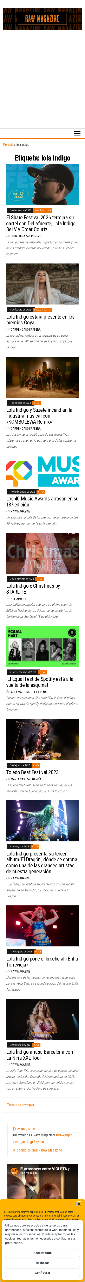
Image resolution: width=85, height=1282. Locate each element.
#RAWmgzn (64, 1135)
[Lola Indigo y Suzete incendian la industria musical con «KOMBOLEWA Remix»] (42, 377)
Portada (8, 145)
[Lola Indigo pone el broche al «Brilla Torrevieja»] (42, 926)
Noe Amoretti (19, 599)
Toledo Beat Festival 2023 (32, 772)
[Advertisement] (42, 74)
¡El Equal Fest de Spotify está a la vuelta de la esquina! (39, 682)
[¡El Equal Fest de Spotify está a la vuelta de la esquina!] (42, 646)
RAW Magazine (20, 511)
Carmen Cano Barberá (26, 329)
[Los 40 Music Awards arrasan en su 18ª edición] (42, 471)
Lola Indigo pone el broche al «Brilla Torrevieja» (42, 962)
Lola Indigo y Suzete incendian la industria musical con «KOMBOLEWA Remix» (39, 416)
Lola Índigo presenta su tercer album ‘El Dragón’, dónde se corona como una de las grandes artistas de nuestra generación (41, 863)
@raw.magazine (23, 1129)
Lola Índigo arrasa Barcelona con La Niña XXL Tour (39, 1055)
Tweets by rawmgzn (20, 1105)
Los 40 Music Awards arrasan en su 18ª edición (42, 501)
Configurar (42, 1272)
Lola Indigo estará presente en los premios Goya (40, 320)
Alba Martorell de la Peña (29, 692)
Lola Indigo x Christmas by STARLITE (33, 589)
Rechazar (42, 1262)
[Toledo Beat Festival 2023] (42, 739)
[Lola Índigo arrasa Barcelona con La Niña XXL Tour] (42, 1019)
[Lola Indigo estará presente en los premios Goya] (42, 284)
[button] (79, 1204)
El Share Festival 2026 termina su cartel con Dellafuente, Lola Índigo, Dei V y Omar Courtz (41, 223)
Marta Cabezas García (26, 779)
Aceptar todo (42, 1252)
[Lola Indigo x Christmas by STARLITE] (42, 553)
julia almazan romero (26, 236)
